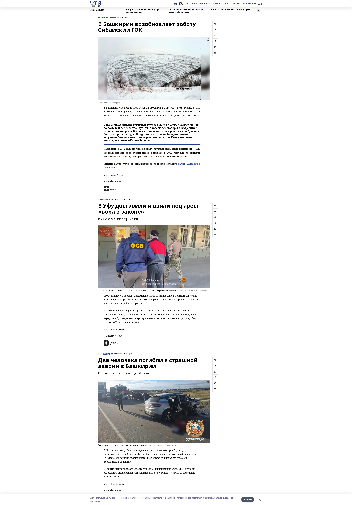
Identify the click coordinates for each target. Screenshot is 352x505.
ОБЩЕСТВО (192, 4)
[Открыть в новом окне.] (111, 188)
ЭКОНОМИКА (204, 4)
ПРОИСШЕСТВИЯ (249, 4)
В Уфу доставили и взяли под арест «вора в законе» (144, 11)
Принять (248, 499)
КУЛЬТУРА (235, 4)
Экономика (97, 10)
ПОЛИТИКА (217, 4)
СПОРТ (226, 4)
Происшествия (105, 199)
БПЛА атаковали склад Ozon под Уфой (230, 10)
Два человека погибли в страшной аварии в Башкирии (186, 11)
